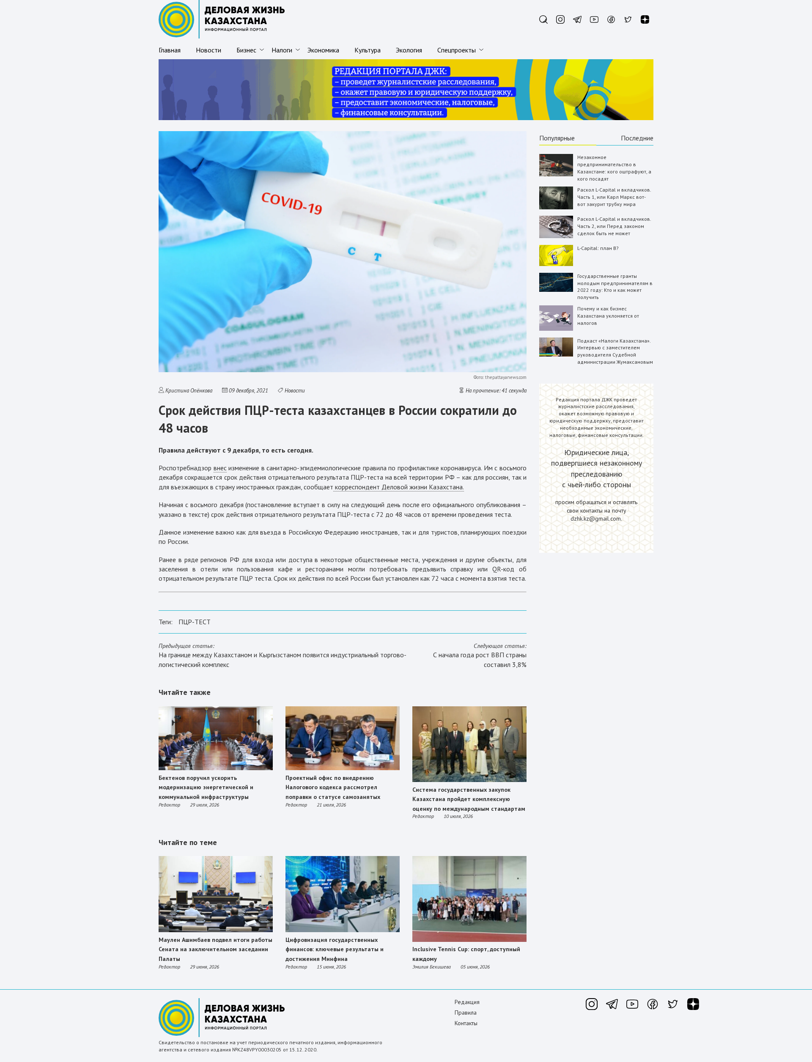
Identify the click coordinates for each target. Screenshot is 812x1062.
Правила (466, 1012)
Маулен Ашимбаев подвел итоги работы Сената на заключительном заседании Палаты (215, 949)
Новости (208, 50)
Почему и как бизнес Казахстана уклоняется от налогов (608, 315)
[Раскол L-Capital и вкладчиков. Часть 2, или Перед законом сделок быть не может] (556, 236)
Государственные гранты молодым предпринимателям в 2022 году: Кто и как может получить (615, 286)
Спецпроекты (456, 50)
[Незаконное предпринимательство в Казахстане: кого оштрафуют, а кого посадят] (556, 174)
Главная (170, 50)
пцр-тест (194, 621)
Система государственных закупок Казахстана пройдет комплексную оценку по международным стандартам (468, 799)
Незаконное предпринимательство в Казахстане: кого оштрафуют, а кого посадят (614, 167)
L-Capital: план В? (598, 248)
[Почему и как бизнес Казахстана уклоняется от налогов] (556, 329)
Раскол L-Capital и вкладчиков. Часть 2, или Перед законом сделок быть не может (614, 226)
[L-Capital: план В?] (556, 264)
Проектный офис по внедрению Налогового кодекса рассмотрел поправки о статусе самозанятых (332, 787)
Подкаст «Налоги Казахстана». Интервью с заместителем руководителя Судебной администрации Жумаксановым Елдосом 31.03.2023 (615, 355)
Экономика (323, 50)
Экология (409, 50)
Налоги (282, 50)
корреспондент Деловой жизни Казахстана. (398, 487)
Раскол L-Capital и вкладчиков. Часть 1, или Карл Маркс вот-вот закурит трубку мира (614, 197)
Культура (367, 50)
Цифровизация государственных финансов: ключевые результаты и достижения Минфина (334, 949)
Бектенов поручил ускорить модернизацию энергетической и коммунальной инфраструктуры (206, 787)
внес (220, 468)
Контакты (466, 1023)
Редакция (467, 1002)
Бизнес (246, 50)
